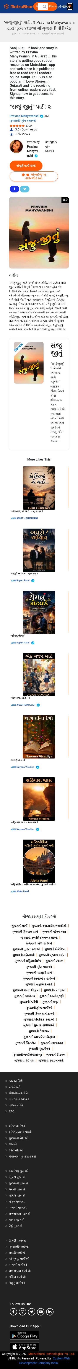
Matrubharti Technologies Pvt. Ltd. (52, 1354)
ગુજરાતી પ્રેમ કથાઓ (23, 120)
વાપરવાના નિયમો (19, 1099)
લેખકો (13, 1144)
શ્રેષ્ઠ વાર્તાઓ (17, 1126)
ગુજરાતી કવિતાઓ (24, 955)
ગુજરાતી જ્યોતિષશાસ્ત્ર (27, 1054)
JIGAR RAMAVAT (26, 704)
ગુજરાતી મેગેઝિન (55, 949)
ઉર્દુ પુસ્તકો (15, 1225)
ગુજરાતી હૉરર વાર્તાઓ (39, 1007)
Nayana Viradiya (25, 767)
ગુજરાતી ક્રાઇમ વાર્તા (51, 1060)
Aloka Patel (22, 891)
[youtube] (40, 1311)
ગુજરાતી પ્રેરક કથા (54, 931)
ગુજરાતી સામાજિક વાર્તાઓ (39, 978)
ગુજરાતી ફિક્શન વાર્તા (25, 931)
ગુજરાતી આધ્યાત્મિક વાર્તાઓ (49, 926)
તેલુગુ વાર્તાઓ (17, 1283)
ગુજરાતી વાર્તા (19, 926)
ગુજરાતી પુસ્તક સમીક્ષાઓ (39, 1025)
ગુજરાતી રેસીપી (29, 1002)
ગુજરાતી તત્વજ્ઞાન (54, 990)
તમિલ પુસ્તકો (17, 1195)
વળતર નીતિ (16, 1105)
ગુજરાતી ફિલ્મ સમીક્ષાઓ (39, 1013)
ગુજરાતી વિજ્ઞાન (55, 1054)
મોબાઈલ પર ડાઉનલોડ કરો (35, 176)
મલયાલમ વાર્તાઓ (20, 1271)
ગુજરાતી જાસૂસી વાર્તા (39, 972)
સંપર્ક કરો (15, 1087)
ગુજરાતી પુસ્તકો (18, 1183)
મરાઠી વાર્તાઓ (17, 1252)
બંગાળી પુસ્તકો (18, 1207)
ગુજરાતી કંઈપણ (24, 1060)
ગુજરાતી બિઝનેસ (25, 1043)
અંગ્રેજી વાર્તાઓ (19, 1258)
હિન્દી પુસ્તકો (17, 1177)
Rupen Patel (23, 580)
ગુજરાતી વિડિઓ (18, 1138)
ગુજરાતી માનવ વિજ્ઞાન (26, 990)
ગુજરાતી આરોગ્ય (24, 996)
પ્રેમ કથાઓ (49, 149)
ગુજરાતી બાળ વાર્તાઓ (39, 943)
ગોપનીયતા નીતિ (18, 1093)
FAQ (12, 1111)
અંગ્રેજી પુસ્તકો (19, 1171)
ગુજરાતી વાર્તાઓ (19, 1246)
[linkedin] (50, 1311)
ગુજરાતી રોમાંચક (39, 1031)
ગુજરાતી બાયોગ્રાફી (51, 996)
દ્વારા (13, 518)
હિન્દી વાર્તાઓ (17, 1240)
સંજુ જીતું (56, 349)
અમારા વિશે (16, 1081)
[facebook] (13, 1311)
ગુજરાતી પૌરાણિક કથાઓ (39, 1019)
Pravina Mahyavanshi (25, 116)
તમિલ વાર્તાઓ (17, 1277)
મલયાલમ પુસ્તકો (19, 1213)
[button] (44, 6)
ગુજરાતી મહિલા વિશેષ (28, 961)
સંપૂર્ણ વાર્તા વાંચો (26, 165)
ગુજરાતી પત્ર (50, 1002)
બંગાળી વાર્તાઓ (18, 1264)
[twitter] (31, 1311)
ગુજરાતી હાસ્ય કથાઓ (26, 949)
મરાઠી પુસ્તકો (17, 1189)
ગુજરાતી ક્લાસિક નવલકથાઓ (39, 937)
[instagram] (22, 1311)
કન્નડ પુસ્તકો (16, 1219)
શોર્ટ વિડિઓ (16, 1150)
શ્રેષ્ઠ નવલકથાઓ (20, 1132)
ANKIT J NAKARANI (27, 518)
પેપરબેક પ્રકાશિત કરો (22, 1156)
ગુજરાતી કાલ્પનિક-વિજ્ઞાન (39, 1037)
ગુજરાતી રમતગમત (52, 1043)
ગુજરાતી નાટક (54, 961)
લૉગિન (66, 6)
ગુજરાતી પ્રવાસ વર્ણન (52, 955)
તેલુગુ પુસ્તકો (17, 1201)
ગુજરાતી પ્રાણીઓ (39, 1048)
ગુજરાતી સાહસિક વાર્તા (39, 984)
